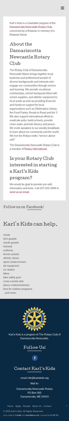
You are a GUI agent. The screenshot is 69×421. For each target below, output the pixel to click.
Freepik (18, 415)
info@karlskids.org (38, 378)
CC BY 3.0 (54, 415)
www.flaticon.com (32, 415)
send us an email (19, 192)
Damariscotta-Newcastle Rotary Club (31, 27)
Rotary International (35, 149)
